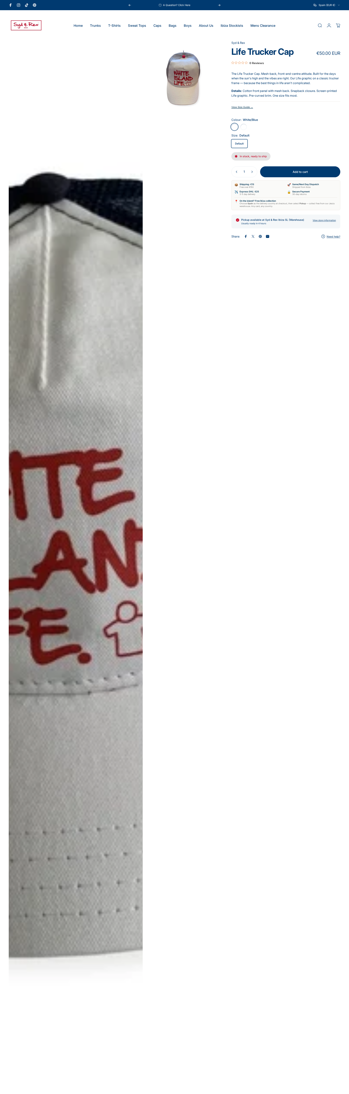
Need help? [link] (333, 236)
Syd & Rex (238, 43)
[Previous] (130, 5)
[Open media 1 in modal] (76, 565)
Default (239, 143)
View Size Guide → (242, 107)
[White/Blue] (234, 127)
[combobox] (327, 5)
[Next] (219, 5)
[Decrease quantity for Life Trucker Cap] (236, 172)
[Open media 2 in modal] (183, 77)
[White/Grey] (243, 127)
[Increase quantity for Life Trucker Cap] (253, 172)
